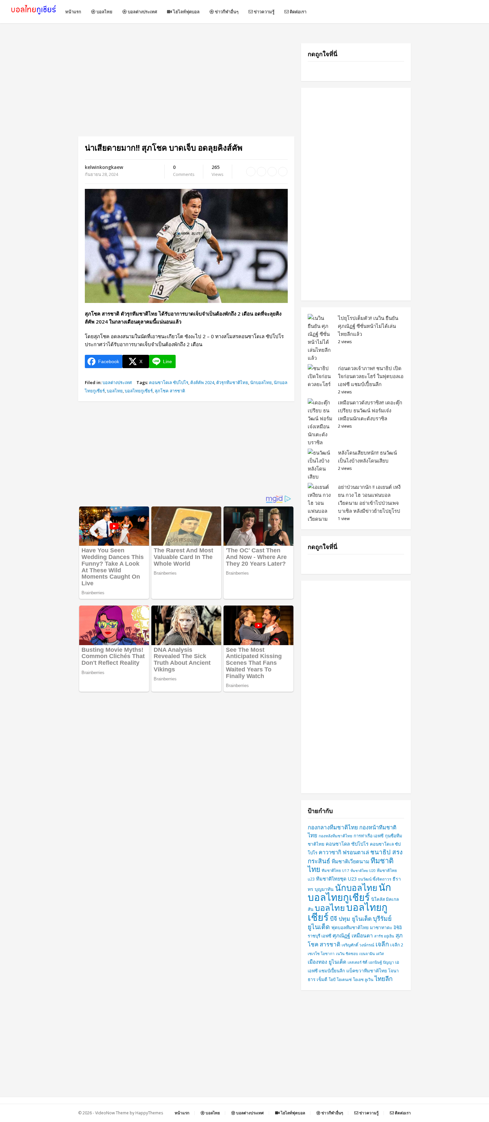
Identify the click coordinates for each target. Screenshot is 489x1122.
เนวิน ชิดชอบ (347, 953)
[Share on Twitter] (261, 171)
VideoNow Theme (112, 1113)
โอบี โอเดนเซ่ (340, 979)
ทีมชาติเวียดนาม (350, 861)
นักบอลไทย (261, 382)
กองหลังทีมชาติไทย (335, 835)
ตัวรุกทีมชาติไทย (232, 382)
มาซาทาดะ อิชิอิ (386, 927)
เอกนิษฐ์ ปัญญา (381, 962)
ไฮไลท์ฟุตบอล (186, 12)
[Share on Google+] (282, 171)
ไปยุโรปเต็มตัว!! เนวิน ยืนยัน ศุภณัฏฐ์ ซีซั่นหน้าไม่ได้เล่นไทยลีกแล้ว (368, 326)
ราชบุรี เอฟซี (319, 936)
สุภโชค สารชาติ (170, 391)
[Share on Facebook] (250, 171)
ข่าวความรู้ (263, 12)
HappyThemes (149, 1113)
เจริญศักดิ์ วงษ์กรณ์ (358, 945)
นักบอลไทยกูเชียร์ (349, 892)
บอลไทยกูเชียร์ (139, 391)
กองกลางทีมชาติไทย (333, 827)
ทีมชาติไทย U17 (335, 870)
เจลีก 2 (397, 945)
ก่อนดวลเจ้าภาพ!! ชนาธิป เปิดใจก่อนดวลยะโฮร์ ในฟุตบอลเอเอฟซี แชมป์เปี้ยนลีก (371, 376)
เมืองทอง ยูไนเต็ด (327, 961)
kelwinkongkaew (104, 167)
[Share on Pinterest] (272, 171)
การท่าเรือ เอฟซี (369, 836)
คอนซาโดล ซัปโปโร (347, 843)
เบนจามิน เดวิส (371, 953)
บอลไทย (103, 12)
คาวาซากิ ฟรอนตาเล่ (344, 852)
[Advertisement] (186, 89)
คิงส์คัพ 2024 (202, 382)
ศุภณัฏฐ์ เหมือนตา (353, 935)
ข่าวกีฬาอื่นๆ (226, 12)
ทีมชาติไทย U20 (363, 870)
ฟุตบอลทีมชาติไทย (350, 927)
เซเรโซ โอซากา (321, 953)
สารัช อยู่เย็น (384, 935)
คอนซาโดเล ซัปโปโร (168, 382)
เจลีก (382, 944)
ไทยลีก (384, 978)
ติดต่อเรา (297, 12)
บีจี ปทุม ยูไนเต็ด (351, 918)
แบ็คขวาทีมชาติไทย (366, 970)
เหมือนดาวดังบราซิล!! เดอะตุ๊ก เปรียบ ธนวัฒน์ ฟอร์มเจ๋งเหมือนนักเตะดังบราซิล (370, 410)
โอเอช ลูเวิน (363, 979)
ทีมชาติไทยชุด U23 (336, 879)
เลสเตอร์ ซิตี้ (357, 962)
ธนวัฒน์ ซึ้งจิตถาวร (374, 879)
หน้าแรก (73, 12)
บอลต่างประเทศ (142, 12)
